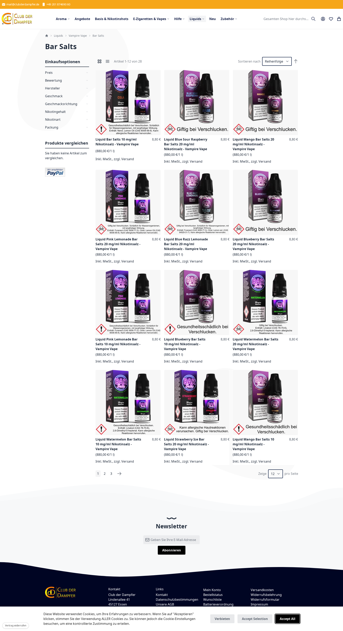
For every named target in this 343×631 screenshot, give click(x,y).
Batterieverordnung (218, 604)
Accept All (287, 619)
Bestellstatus (213, 595)
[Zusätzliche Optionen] (55, 172)
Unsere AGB (165, 604)
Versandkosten (262, 590)
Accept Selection (255, 619)
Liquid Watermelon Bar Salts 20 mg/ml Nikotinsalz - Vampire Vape (255, 344)
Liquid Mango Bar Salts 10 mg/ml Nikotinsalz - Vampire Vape (253, 444)
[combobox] (289, 18)
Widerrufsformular (265, 599)
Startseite (46, 35)
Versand (127, 159)
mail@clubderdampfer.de (22, 4)
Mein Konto (212, 590)
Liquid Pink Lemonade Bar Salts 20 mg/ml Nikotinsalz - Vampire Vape (118, 244)
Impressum (259, 604)
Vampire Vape (78, 35)
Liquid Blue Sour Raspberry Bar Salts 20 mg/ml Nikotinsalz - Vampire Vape (185, 144)
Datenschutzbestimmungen (177, 599)
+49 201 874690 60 (58, 4)
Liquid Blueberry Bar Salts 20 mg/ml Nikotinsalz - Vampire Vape (253, 244)
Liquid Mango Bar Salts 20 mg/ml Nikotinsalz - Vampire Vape (253, 144)
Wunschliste (212, 599)
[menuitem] (62, 19)
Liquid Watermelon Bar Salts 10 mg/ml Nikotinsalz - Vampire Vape (118, 444)
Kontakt (162, 595)
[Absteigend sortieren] (295, 61)
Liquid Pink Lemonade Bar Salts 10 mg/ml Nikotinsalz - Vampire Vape (118, 344)
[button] (157, 74)
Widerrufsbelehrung (266, 595)
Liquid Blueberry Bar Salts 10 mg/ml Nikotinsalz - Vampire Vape (184, 344)
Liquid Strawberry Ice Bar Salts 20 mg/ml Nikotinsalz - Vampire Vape (186, 444)
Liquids (58, 35)
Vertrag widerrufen (15, 625)
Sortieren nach (249, 61)
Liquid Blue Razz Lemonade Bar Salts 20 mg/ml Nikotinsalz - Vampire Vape (186, 244)
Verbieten (222, 619)
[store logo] (17, 19)
